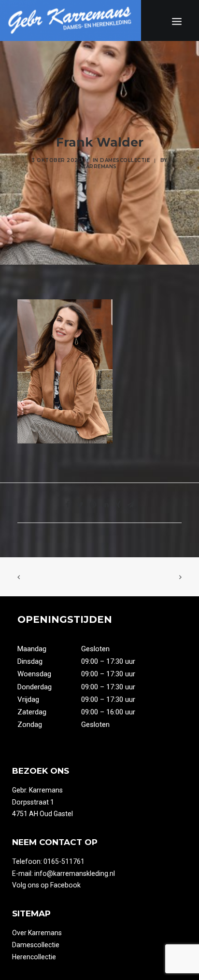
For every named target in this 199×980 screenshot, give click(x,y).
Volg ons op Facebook (46, 885)
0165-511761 (64, 861)
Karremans (99, 166)
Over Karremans (37, 933)
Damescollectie (125, 160)
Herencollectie (34, 957)
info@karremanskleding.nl (74, 873)
